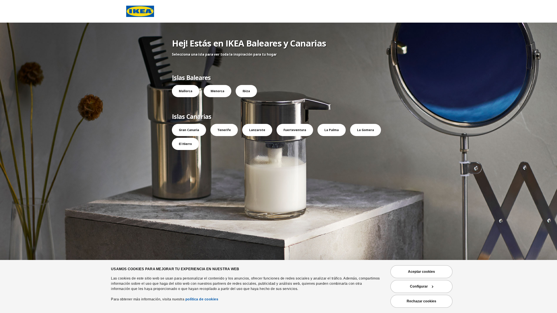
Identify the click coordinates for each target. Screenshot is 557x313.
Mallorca (185, 91)
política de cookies (201, 299)
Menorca (217, 91)
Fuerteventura (295, 130)
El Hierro (185, 144)
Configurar (419, 286)
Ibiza (246, 91)
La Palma (331, 130)
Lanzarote (257, 130)
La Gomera (365, 130)
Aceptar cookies (421, 271)
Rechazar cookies (421, 301)
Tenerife (224, 130)
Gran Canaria (189, 130)
